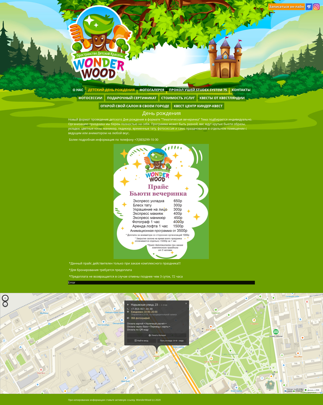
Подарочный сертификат (131, 98)
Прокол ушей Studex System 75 (198, 90)
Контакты (241, 90)
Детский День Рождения (111, 90)
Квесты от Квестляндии (222, 98)
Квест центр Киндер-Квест (198, 106)
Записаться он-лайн (286, 6)
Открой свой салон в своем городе (134, 106)
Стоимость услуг (178, 98)
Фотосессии (90, 98)
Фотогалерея (151, 90)
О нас (78, 90)
